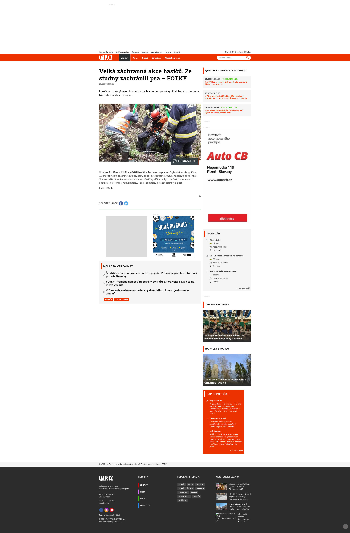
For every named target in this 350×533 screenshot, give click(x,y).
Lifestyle (156, 57)
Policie (199, 485)
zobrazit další (244, 288)
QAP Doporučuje (122, 52)
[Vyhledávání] (247, 57)
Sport (145, 57)
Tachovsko (122, 299)
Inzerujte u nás (156, 52)
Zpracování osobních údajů (109, 515)
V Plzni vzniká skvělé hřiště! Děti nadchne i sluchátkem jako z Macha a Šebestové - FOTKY (226, 97)
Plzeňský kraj (186, 488)
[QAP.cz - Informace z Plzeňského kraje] (105, 57)
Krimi (135, 57)
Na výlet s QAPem (217, 348)
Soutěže (145, 52)
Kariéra (168, 52)
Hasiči (108, 299)
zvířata (182, 501)
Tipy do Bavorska (106, 52)
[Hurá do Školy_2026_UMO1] (173, 236)
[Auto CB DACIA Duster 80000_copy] (227, 223)
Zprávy (124, 57)
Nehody (200, 488)
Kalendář (135, 52)
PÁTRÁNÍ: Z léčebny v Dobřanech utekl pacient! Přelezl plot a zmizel (226, 83)
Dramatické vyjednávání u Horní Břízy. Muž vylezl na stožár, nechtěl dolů (224, 111)
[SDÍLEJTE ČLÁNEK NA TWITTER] (126, 203)
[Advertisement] (175, 25)
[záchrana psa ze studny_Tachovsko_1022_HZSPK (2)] (185, 161)
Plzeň (181, 485)
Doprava (183, 492)
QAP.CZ (102, 464)
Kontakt (176, 52)
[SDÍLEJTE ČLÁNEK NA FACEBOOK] (121, 203)
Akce (190, 485)
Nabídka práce (172, 57)
